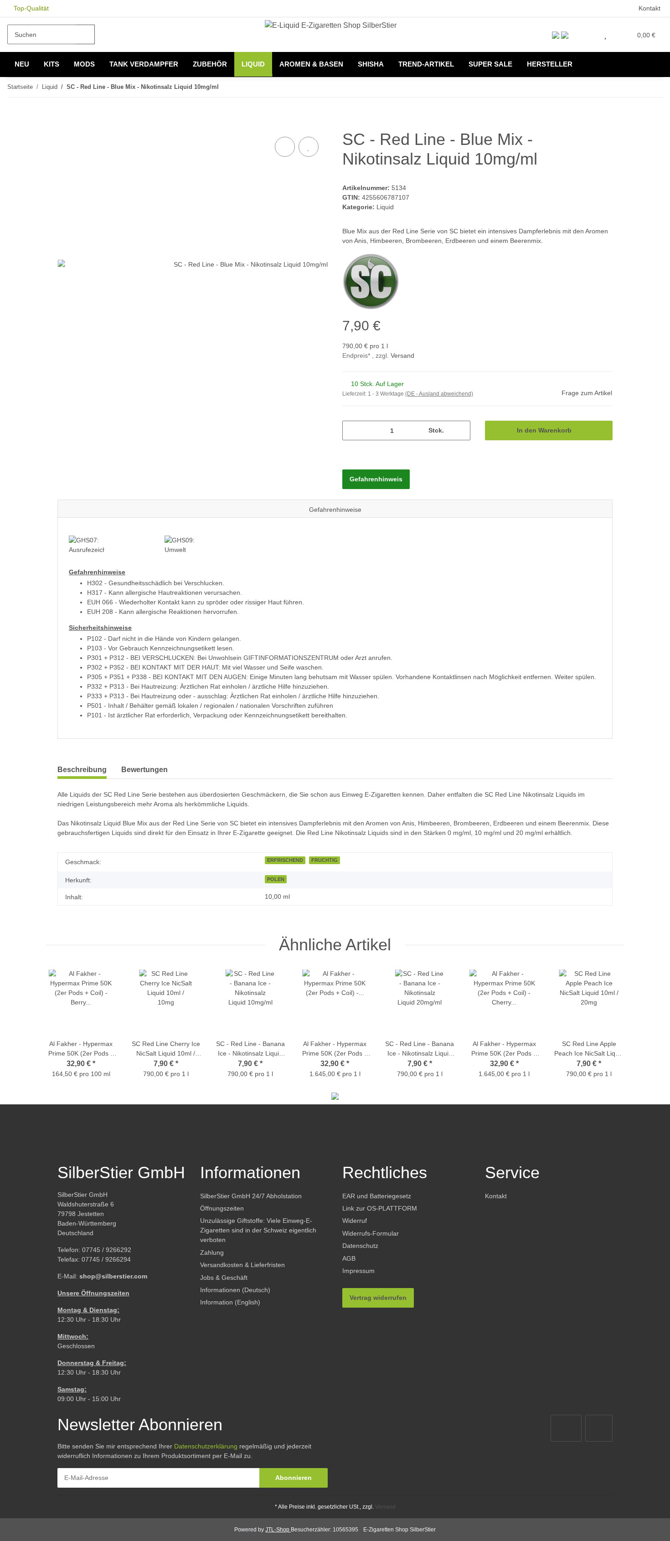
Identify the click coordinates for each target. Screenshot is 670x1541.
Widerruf (354, 1220)
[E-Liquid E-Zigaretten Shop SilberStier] (331, 25)
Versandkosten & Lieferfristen (242, 1264)
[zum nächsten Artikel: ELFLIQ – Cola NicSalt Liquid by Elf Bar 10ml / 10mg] (653, 87)
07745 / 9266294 (106, 1259)
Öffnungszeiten (222, 1208)
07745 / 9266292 (106, 1249)
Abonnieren (293, 1477)
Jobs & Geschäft (223, 1277)
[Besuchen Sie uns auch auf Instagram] (599, 1428)
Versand (402, 355)
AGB (349, 1258)
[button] (586, 34)
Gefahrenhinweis (376, 479)
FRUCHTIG (324, 860)
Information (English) (230, 1302)
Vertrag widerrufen (378, 1297)
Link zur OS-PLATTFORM (379, 1208)
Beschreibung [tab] (82, 769)
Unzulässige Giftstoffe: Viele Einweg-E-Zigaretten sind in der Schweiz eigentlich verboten (258, 1230)
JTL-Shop (278, 1529)
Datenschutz (360, 1245)
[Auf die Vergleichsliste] (285, 147)
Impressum (358, 1270)
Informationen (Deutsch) (235, 1290)
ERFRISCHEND (285, 860)
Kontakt (649, 8)
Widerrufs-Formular (370, 1233)
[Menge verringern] (352, 430)
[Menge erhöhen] (460, 430)
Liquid (385, 207)
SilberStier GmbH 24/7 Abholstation (251, 1196)
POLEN (275, 879)
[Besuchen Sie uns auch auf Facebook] (566, 1428)
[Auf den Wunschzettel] (309, 147)
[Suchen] (85, 34)
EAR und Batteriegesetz (376, 1196)
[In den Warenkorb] (64, 124)
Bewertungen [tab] (144, 769)
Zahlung (212, 1252)
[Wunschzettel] (605, 34)
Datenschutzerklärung (205, 1446)
